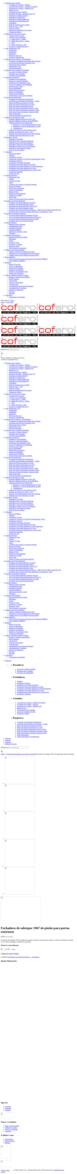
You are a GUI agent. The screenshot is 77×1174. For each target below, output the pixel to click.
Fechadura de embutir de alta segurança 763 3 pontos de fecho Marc (35, 1002)
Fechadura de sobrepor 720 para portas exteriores (27, 1067)
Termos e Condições (11, 1129)
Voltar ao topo (5, 1170)
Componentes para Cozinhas (26, 710)
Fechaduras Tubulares (24, 694)
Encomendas (9, 1139)
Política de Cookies (11, 1128)
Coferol (11, 300)
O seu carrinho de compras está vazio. (13, 358)
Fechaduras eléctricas (23, 683)
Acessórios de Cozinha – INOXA (27, 704)
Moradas (7, 1143)
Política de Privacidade (12, 1126)
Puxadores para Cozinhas (25, 671)
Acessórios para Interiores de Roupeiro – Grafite (32, 724)
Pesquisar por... (5, 349)
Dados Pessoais (10, 1141)
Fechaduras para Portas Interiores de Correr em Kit (33, 692)
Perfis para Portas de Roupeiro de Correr (30, 727)
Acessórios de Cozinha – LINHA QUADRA (31, 703)
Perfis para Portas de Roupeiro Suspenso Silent (32, 733)
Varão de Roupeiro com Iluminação (28, 737)
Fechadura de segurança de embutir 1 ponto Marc (27, 1012)
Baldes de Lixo (21, 708)
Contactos (8, 1131)
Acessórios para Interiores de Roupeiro (29, 722)
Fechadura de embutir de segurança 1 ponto (25, 983)
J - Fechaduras (9, 754)
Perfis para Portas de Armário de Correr (29, 726)
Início (2, 754)
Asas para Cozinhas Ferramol (26, 669)
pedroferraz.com (59, 1170)
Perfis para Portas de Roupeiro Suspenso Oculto (32, 731)
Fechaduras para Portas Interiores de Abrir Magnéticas (34, 689)
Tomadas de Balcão (23, 713)
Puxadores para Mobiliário (25, 673)
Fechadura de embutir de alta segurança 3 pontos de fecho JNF (33, 1022)
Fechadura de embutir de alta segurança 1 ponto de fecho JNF (32, 1057)
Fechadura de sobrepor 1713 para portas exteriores (28, 993)
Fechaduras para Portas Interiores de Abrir (30, 687)
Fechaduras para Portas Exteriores (27, 685)
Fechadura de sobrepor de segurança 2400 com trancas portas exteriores (36, 1092)
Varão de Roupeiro (23, 735)
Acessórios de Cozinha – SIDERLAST (29, 706)
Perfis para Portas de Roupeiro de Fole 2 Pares (31, 729)
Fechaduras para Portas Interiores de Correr (30, 690)
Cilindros (20, 681)
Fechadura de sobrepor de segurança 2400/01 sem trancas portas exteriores (38, 974)
